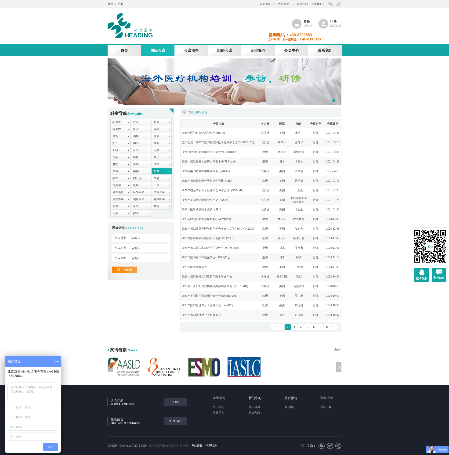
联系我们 (302, 4)
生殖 (115, 171)
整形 (156, 157)
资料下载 (326, 398)
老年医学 (159, 199)
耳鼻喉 (116, 185)
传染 (136, 164)
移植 (156, 164)
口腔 (156, 185)
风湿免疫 (118, 192)
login (308, 23)
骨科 (156, 129)
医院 (136, 206)
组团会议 (224, 50)
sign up (335, 23)
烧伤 (136, 157)
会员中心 (291, 50)
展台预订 (290, 398)
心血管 (116, 122)
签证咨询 (254, 407)
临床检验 (138, 199)
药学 (115, 213)
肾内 (136, 150)
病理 (115, 178)
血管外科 (159, 192)
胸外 (156, 122)
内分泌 (137, 178)
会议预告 (191, 50)
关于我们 (218, 407)
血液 (136, 129)
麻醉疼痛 (138, 192)
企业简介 (258, 50)
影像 (156, 171)
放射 (156, 178)
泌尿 (156, 150)
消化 (136, 136)
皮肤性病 (118, 199)
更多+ (337, 349)
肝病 (115, 164)
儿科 (115, 150)
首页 (124, 50)
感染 (115, 157)
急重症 (116, 129)
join (175, 402)
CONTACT (175, 421)
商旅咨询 (254, 412)
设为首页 (265, 4)
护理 (136, 213)
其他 (156, 206)
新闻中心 (255, 398)
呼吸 (136, 122)
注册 (121, 4)
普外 (156, 136)
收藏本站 (283, 4)
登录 (110, 4)
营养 (115, 206)
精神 (136, 171)
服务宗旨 (218, 412)
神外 (156, 143)
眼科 (136, 185)
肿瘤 (115, 136)
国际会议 (157, 50)
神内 (136, 143)
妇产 (115, 143)
